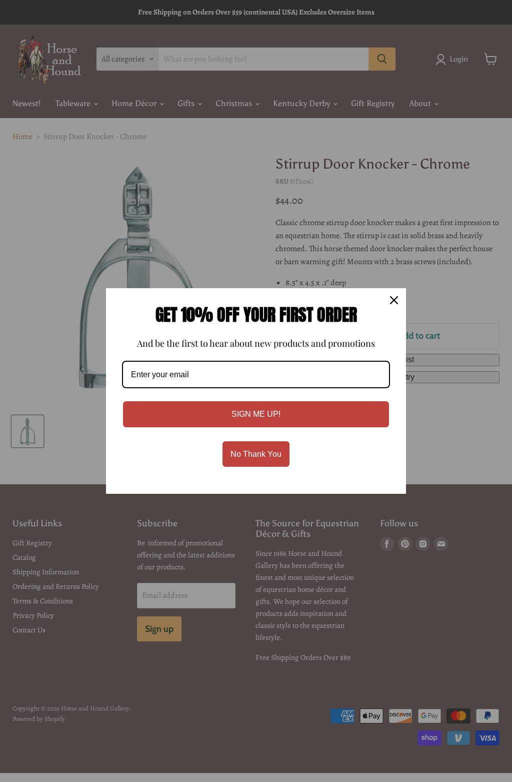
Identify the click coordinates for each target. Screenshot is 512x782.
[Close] (394, 300)
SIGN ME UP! (256, 414)
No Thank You (256, 454)
